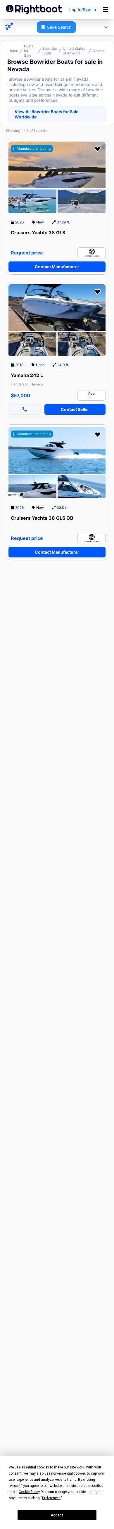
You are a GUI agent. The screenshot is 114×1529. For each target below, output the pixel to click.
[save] (97, 149)
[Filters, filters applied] (8, 27)
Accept (57, 1515)
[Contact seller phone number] (24, 409)
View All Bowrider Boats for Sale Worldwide (46, 114)
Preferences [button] (51, 1498)
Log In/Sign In (82, 9)
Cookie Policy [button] (29, 1492)
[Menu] (105, 9)
